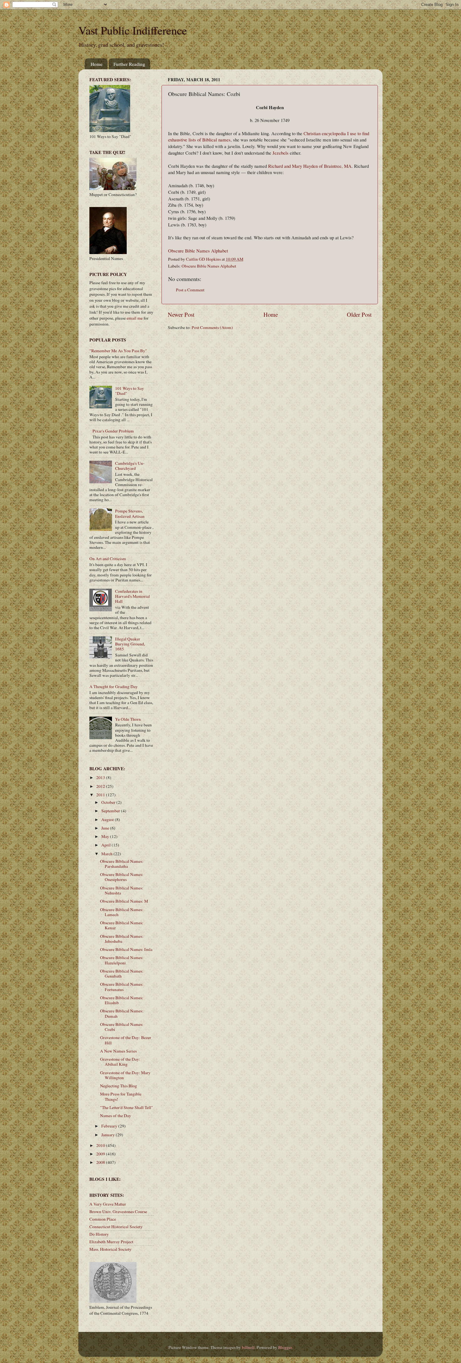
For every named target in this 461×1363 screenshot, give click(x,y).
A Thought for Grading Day (113, 686)
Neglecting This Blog (118, 1086)
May (105, 836)
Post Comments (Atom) (212, 327)
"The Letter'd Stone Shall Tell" (126, 1107)
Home (97, 64)
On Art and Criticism (107, 558)
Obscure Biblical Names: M (124, 901)
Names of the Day (115, 1115)
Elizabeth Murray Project (111, 1241)
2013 (101, 777)
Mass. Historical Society (110, 1249)
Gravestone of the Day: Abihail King (120, 1061)
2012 (101, 786)
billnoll (248, 1347)
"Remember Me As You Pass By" (118, 350)
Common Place (102, 1219)
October (108, 802)
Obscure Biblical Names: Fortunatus (121, 986)
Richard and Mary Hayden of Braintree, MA (310, 166)
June (105, 828)
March (107, 854)
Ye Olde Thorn (128, 719)
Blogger (285, 1347)
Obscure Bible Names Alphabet (198, 250)
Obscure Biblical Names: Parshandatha (121, 863)
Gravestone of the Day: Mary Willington (125, 1075)
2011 (101, 795)
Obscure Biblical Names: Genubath (121, 973)
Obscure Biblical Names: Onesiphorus (121, 877)
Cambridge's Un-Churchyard (130, 465)
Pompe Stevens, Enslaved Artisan (130, 513)
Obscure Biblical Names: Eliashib (121, 1000)
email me (135, 318)
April (106, 845)
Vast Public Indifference (132, 30)
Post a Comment (190, 290)
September (111, 811)
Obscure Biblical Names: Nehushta (121, 890)
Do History (99, 1234)
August (108, 819)
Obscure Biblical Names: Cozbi (121, 1026)
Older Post (359, 314)
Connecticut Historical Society (116, 1226)
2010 (101, 1145)
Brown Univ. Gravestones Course (118, 1211)
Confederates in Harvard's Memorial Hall (132, 596)
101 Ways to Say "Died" (129, 390)
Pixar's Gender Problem (113, 431)
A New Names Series (118, 1051)
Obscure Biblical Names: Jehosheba (121, 938)
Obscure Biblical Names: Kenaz (121, 925)
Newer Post (181, 314)
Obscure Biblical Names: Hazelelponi (121, 960)
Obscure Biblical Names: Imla (126, 949)
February (109, 1126)
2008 (101, 1162)
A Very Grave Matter (107, 1204)
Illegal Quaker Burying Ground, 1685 (130, 644)
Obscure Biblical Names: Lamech (121, 912)
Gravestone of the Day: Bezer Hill (125, 1040)
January (108, 1135)
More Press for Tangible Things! (120, 1096)
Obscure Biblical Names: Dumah (121, 1013)
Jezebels (281, 153)
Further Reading (129, 64)
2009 (101, 1154)
